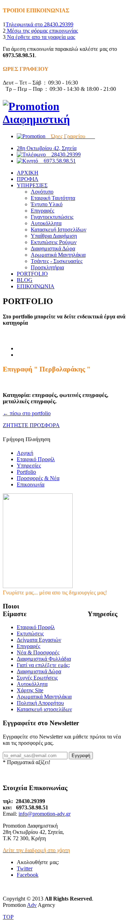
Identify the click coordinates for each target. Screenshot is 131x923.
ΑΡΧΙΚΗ (27, 173)
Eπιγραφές (28, 646)
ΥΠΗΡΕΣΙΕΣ (32, 185)
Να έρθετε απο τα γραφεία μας (40, 37)
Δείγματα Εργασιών (39, 640)
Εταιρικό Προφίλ (36, 459)
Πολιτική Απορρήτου (40, 703)
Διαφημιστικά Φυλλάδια (44, 659)
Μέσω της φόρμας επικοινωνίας (42, 31)
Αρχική (25, 453)
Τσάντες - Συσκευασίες (56, 261)
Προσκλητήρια (47, 267)
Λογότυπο (42, 192)
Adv (32, 905)
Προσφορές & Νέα (38, 478)
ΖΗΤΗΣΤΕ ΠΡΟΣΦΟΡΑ (31, 425)
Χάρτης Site (30, 690)
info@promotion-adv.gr (45, 814)
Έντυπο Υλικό (47, 204)
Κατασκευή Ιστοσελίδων (58, 230)
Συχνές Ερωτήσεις (37, 678)
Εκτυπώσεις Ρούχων (54, 242)
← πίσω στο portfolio (27, 413)
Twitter (24, 868)
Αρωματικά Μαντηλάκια (58, 255)
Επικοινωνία (30, 484)
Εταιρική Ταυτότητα (53, 198)
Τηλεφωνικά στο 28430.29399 (39, 24)
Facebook (27, 875)
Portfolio (26, 472)
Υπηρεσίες (29, 466)
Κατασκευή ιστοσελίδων (44, 709)
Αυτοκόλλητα (46, 223)
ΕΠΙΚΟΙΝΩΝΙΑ (35, 286)
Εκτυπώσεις (30, 633)
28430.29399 (63, 154)
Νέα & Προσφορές (38, 652)
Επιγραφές (42, 211)
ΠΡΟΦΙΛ (27, 179)
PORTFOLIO (32, 274)
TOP (8, 917)
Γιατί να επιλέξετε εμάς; (43, 665)
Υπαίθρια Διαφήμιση (54, 236)
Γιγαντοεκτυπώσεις (52, 217)
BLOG (24, 280)
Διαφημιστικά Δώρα (53, 248)
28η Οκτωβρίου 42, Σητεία (47, 148)
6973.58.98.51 (57, 161)
